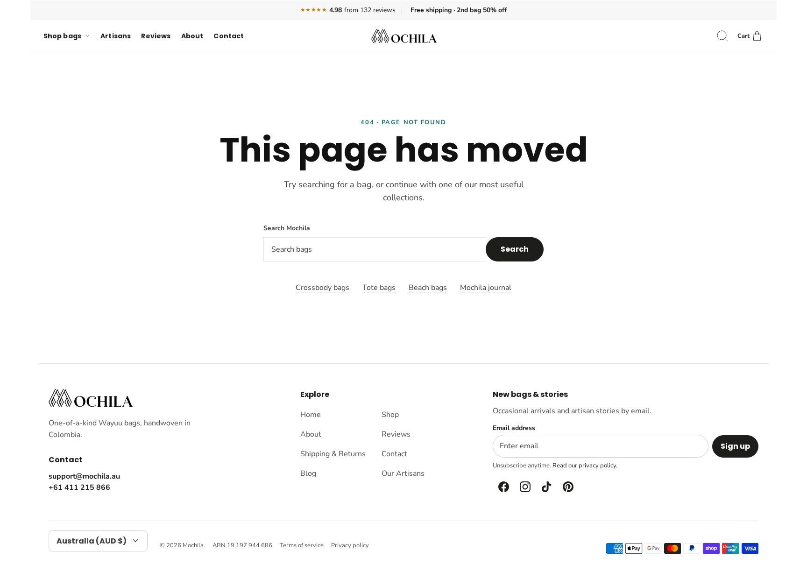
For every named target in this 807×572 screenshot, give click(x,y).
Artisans (115, 36)
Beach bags (428, 287)
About (192, 36)
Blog (308, 473)
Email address (514, 428)
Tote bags (379, 287)
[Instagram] (524, 487)
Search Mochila (286, 228)
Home (310, 415)
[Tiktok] (546, 487)
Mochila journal (485, 287)
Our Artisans (403, 473)
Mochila (193, 545)
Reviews (155, 36)
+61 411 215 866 (79, 487)
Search (515, 249)
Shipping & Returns (333, 454)
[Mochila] (404, 36)
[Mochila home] (91, 398)
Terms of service (302, 545)
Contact (228, 36)
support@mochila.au (84, 476)
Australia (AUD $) (92, 541)
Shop (390, 415)
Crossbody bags (322, 287)
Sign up (735, 446)
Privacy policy (350, 545)
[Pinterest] (567, 487)
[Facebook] (503, 487)
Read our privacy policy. (584, 465)
